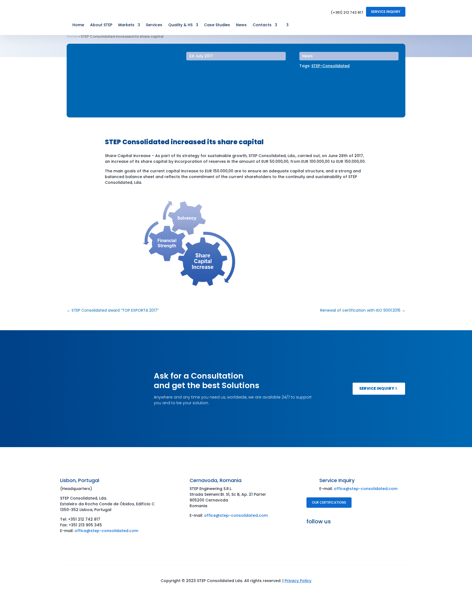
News (241, 25)
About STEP (101, 25)
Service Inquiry (385, 11)
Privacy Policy (298, 580)
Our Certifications (329, 502)
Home (78, 25)
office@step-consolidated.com (106, 530)
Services (154, 25)
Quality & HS (180, 25)
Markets (126, 25)
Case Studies (217, 25)
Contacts (262, 25)
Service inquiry (376, 388)
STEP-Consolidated (330, 66)
